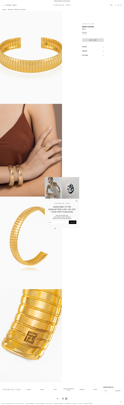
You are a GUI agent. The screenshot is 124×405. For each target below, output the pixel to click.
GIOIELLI (4, 9)
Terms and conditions (58, 403)
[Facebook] (63, 399)
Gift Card (80, 403)
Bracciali (10, 9)
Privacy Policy (49, 403)
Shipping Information (40, 403)
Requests (75, 403)
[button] (3, 5)
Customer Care (68, 403)
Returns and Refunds (30, 403)
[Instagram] (66, 399)
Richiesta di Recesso (88, 403)
